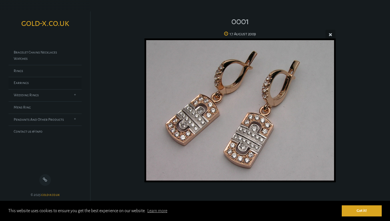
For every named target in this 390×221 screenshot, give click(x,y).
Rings (18, 71)
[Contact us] (45, 180)
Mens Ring (22, 107)
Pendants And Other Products (39, 120)
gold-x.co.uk (50, 195)
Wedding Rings (26, 95)
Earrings (21, 83)
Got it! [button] (362, 210)
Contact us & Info (28, 132)
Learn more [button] (157, 210)
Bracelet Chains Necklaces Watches (35, 55)
